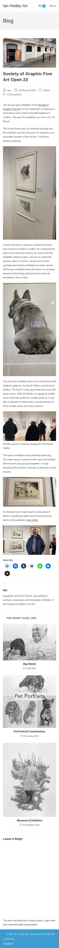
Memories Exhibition (29, 820)
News (47, 90)
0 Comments (14, 94)
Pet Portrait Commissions (29, 731)
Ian (9, 90)
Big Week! (29, 664)
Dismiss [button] (8, 943)
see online (32, 520)
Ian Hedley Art (15, 6)
